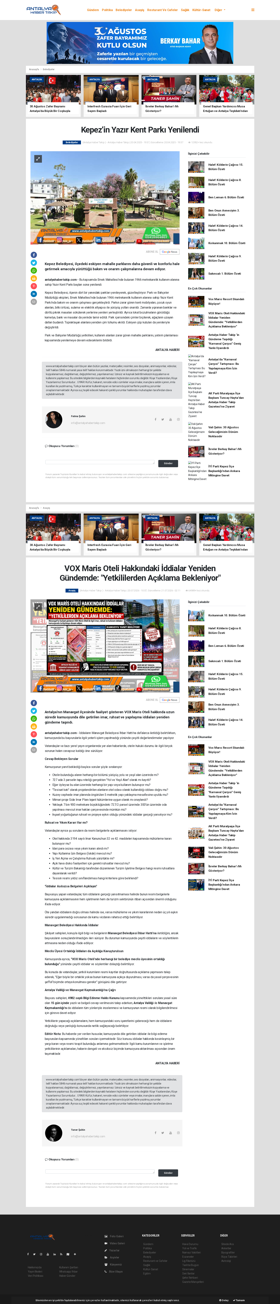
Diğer (219, 10)
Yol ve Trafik (189, 1248)
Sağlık (185, 10)
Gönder (168, 463)
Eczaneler (188, 1256)
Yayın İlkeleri (35, 1271)
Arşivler (114, 1257)
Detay (225, 1300)
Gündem (93, 10)
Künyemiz (115, 1264)
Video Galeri (117, 1243)
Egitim (147, 1273)
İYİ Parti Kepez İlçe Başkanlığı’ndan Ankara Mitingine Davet (224, 471)
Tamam (240, 1300)
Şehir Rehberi (190, 1277)
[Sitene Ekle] (76, 1254)
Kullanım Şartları (68, 1267)
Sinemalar (188, 1269)
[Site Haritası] (69, 1254)
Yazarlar (114, 1250)
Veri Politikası (35, 1275)
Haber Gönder (67, 1275)
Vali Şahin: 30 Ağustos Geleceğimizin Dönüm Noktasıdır (223, 432)
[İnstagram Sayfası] (42, 1254)
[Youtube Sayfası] (49, 1254)
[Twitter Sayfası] (36, 1254)
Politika (107, 10)
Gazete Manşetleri (193, 1281)
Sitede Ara (227, 1244)
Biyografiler (228, 1252)
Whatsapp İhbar (68, 1271)
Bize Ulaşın (116, 1271)
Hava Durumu (190, 1244)
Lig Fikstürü (188, 1260)
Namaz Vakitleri (191, 1252)
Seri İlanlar (188, 1273)
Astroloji (226, 1260)
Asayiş (139, 10)
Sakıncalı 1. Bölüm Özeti (224, 273)
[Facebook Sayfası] (29, 1254)
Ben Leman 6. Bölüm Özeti (226, 197)
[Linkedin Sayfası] (56, 1254)
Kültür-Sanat (201, 10)
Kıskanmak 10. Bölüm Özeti (226, 243)
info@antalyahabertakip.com (88, 422)
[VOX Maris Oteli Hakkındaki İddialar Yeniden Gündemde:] (105, 645)
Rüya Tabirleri (229, 1256)
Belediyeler (124, 10)
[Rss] (62, 1254)
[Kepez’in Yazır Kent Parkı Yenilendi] (105, 197)
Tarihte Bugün (190, 1265)
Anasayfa (34, 69)
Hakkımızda (35, 1267)
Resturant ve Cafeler (162, 10)
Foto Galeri (116, 1236)
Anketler (226, 1248)
